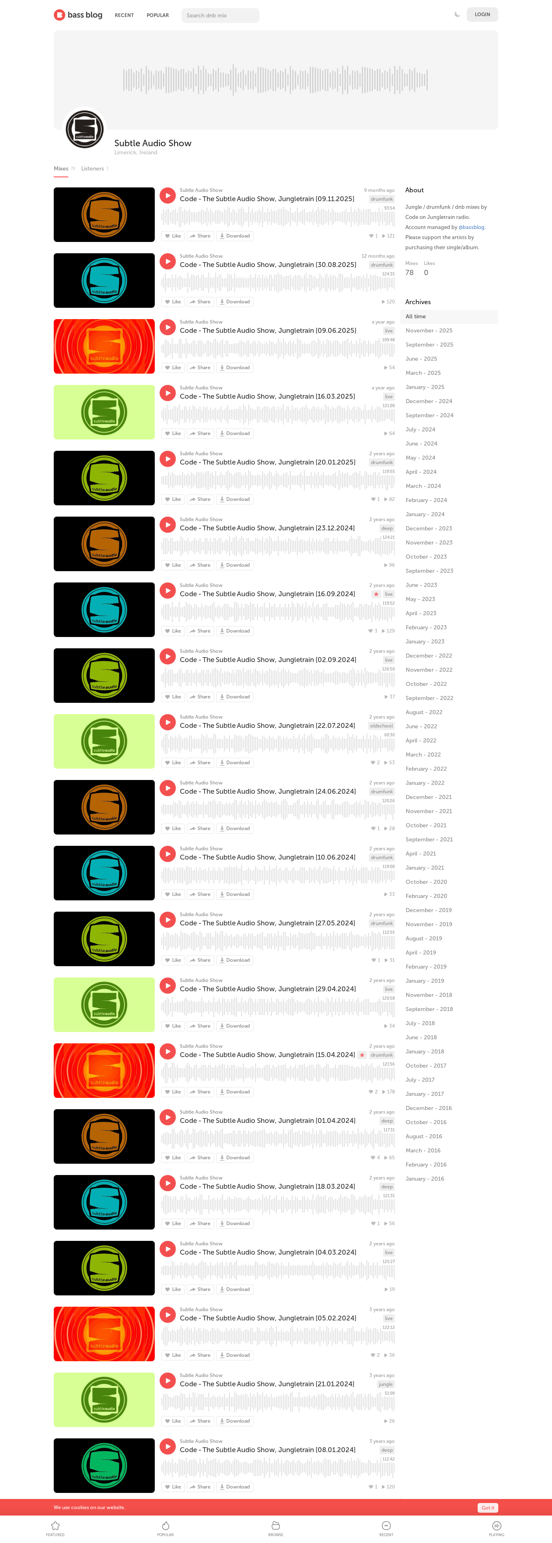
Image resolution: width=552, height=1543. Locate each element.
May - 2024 (421, 457)
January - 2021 (425, 867)
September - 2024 (430, 415)
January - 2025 (425, 387)
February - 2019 (426, 966)
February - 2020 (426, 896)
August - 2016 (424, 1136)
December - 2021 (429, 797)
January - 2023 (425, 641)
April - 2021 (421, 853)
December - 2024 (429, 401)
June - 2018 (421, 1037)
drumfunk (382, 199)
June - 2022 (421, 726)
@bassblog (472, 227)
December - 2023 (429, 528)
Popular (158, 15)
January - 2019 (425, 981)
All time (416, 316)
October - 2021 (426, 825)
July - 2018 (420, 1023)
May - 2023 (420, 599)
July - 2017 (420, 1079)
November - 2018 (429, 995)
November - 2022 (429, 669)
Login (482, 14)
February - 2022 (426, 768)
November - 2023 (429, 542)
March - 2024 (423, 486)
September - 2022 (429, 698)
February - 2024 (426, 500)
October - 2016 (426, 1122)
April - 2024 (421, 472)
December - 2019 (429, 910)
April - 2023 (421, 613)
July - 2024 (421, 429)
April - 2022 (421, 740)
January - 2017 (425, 1094)
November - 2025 (429, 330)
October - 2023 (426, 556)
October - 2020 (426, 882)
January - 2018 (425, 1051)
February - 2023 (426, 627)
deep (387, 528)
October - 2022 (426, 684)
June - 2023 (421, 585)
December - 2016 (429, 1108)
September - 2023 (429, 571)
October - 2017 (426, 1065)
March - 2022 (423, 754)
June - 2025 (421, 358)
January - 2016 (425, 1178)
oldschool (381, 726)
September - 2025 (429, 344)
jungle (386, 1384)
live (389, 331)
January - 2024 (425, 514)
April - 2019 (421, 952)
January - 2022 (425, 783)
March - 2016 (423, 1150)
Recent (124, 15)
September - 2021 (429, 839)
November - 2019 (429, 924)
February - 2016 (426, 1164)
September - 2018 (429, 1009)
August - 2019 (424, 938)
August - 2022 (424, 712)
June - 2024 (422, 443)
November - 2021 (429, 811)
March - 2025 (423, 373)
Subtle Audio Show (153, 143)
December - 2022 (429, 655)
